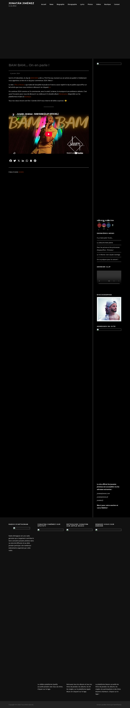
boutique (28, 97)
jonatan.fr (100, 500)
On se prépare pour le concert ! (107, 259)
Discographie (72, 4)
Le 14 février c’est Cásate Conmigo (108, 255)
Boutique (107, 4)
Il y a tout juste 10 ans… (105, 238)
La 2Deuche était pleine (105, 243)
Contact (117, 4)
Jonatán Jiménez (21, 3)
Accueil (43, 4)
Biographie (60, 4)
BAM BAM (34, 78)
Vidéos (98, 4)
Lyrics (82, 4)
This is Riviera (19, 85)
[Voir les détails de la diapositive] (109, 309)
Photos (90, 4)
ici (49, 87)
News (51, 4)
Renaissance (63, 94)
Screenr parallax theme (104, 705)
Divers (21, 172)
